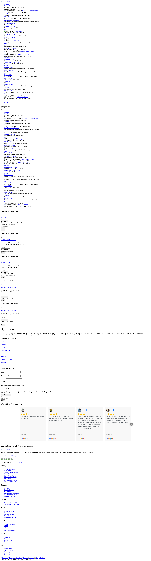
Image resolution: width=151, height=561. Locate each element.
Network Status (8, 87)
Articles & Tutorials (22, 97)
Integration (7, 516)
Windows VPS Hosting (10, 48)
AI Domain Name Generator (30, 10)
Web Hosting (18, 31)
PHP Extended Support (10, 480)
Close (2, 230)
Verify (2, 228)
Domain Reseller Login (10, 517)
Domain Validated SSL (10, 59)
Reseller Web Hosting (10, 511)
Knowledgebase (8, 84)
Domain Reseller (8, 67)
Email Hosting (8, 474)
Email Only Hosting (9, 37)
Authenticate (4, 221)
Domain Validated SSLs (10, 503)
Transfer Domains (9, 14)
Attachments (4, 382)
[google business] (39, 558)
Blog (5, 93)
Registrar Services (9, 514)
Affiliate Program (9, 550)
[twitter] (25, 558)
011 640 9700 (8, 78)
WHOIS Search (8, 491)
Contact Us (7, 539)
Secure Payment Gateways (8, 456)
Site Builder (15, 40)
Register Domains (9, 6)
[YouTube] (18, 558)
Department (4, 375)
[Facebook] (4, 558)
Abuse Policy (8, 529)
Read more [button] (23, 434)
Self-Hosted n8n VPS (24, 54)
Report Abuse (8, 555)
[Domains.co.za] (5, 1)
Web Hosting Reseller (10, 70)
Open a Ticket (8, 75)
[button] (19, 424)
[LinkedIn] (31, 558)
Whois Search (8, 17)
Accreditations (8, 90)
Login (2, 400)
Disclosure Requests (9, 530)
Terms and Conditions (10, 524)
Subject (3, 377)
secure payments (17, 462)
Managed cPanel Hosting (27, 51)
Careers (6, 542)
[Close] (1, 237)
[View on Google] (22, 410)
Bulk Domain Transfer (10, 23)
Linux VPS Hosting (9, 45)
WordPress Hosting (9, 34)
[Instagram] (11, 558)
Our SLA (6, 527)
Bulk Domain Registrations (11, 20)
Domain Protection (9, 26)
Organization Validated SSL (12, 62)
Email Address (5, 374)
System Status (8, 548)
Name (2, 372)
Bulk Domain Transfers (10, 494)
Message (3, 381)
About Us (7, 81)
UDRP (6, 526)
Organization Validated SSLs (12, 504)
